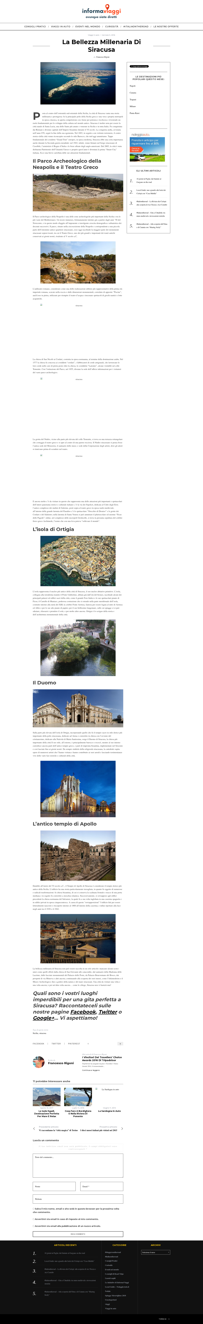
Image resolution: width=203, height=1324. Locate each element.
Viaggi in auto (93, 35)
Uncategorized (111, 1299)
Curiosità (108, 1265)
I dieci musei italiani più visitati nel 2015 (98, 1129)
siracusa (42, 1033)
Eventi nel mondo (112, 1269)
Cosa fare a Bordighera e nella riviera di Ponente (78, 1114)
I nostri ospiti (110, 1278)
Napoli (132, 85)
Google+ (43, 1018)
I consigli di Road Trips (114, 1273)
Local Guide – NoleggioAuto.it (117, 1286)
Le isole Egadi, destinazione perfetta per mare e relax (46, 1114)
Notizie (108, 1291)
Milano (133, 106)
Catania (133, 92)
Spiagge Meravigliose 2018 (115, 1295)
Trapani (133, 99)
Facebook (83, 1012)
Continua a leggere (91, 1070)
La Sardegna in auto (109, 1111)
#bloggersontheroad (113, 1252)
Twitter (107, 1012)
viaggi (107, 1304)
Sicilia (35, 1033)
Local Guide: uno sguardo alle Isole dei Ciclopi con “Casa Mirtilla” (69, 1261)
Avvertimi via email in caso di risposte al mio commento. (67, 1219)
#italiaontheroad (111, 1256)
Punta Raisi (134, 113)
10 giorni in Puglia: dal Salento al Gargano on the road (65, 1253)
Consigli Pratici (111, 1260)
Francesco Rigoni (102, 57)
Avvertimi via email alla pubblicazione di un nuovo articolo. (68, 1226)
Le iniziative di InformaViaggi (117, 1282)
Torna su (162, 1319)
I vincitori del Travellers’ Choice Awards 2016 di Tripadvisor (102, 1059)
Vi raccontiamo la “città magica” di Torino (58, 1129)
